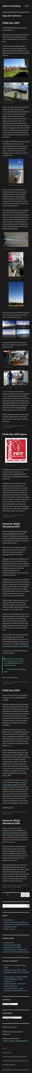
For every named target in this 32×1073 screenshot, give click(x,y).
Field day (20, 425)
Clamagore (5, 554)
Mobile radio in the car (20, 990)
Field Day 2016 (11, 690)
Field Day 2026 (9, 942)
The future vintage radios (12, 945)
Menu (27, 6)
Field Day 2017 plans (14, 434)
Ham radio (14, 425)
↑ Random (11, 1041)
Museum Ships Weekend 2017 (11, 525)
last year (10, 579)
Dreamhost (13, 1027)
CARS (10, 417)
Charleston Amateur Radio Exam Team (16, 924)
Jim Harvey (7, 965)
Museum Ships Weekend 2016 (11, 822)
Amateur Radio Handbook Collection (16, 922)
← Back (4, 1041)
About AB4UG (8, 920)
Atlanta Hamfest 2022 (11, 986)
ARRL (10, 28)
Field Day (15, 28)
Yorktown (22, 550)
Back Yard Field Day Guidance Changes (16, 952)
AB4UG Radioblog (11, 6)
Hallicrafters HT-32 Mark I (12, 947)
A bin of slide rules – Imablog (13, 983)
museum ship (21, 681)
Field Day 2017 (11, 23)
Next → (26, 1041)
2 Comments (17, 887)
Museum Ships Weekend (10, 833)
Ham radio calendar (10, 927)
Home (4, 1048)
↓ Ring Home (19, 1041)
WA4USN (10, 427)
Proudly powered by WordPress (21, 1070)
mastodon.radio (15, 1031)
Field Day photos (7, 807)
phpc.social (6, 1034)
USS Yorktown (15, 476)
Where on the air (9, 929)
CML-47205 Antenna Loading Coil (15, 949)
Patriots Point (20, 196)
